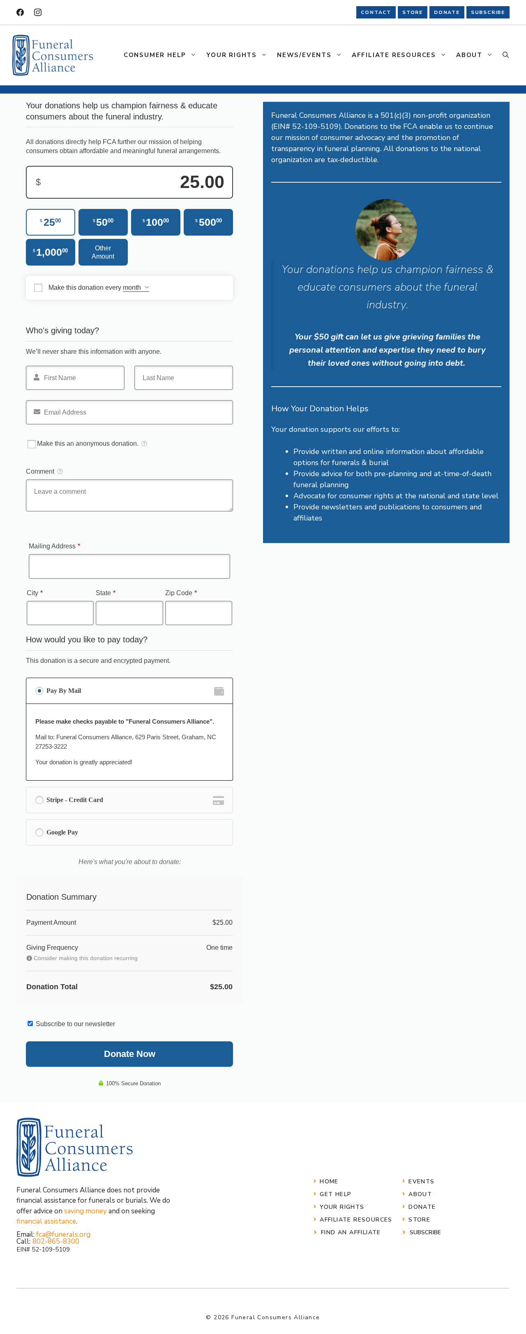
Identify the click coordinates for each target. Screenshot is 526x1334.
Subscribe (425, 1232)
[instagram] (38, 12)
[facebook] (20, 12)
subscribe (488, 12)
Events (421, 1181)
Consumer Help (155, 55)
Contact (376, 12)
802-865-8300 (55, 1241)
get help (335, 1194)
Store (419, 1220)
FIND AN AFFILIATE (351, 1232)
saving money (85, 1211)
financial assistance (46, 1221)
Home (329, 1181)
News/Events (304, 55)
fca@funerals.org (63, 1234)
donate (447, 12)
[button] (506, 55)
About (469, 55)
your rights (342, 1207)
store (412, 12)
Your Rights (231, 55)
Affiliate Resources (394, 55)
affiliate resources (356, 1220)
